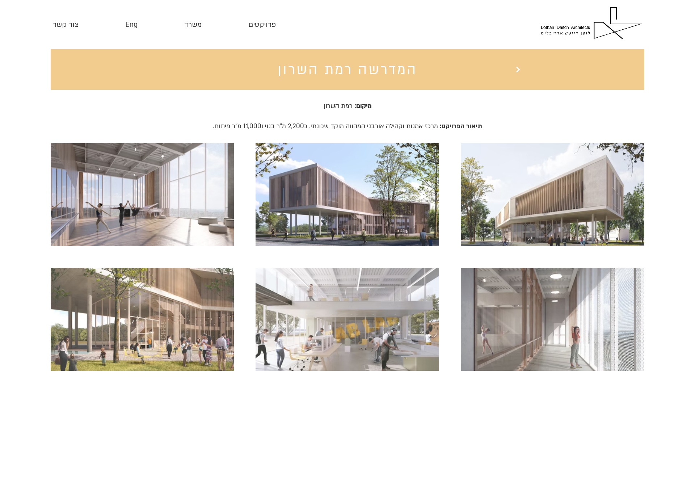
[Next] (518, 69)
